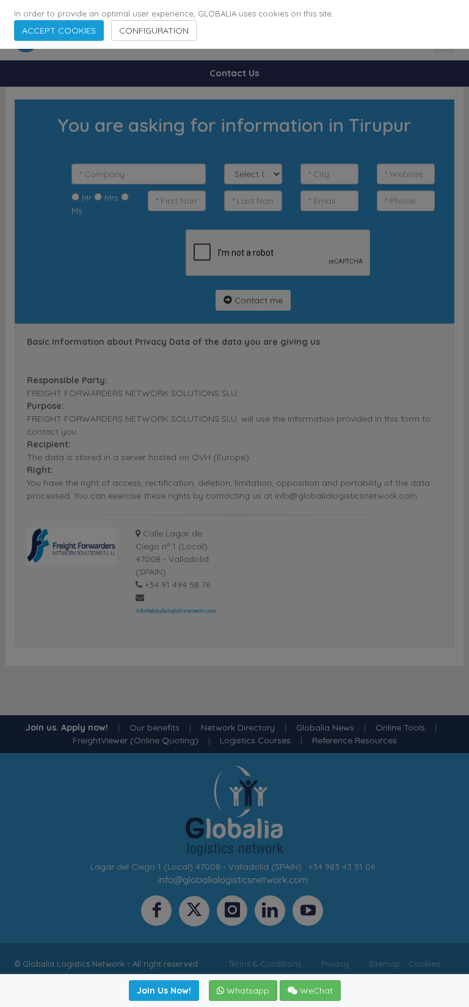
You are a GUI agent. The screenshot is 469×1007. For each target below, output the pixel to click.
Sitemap (384, 964)
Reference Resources (354, 740)
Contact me (257, 300)
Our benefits (154, 727)
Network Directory (238, 727)
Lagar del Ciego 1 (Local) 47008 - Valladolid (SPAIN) (196, 866)
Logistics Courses (255, 740)
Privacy (335, 964)
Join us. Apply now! (67, 727)
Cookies (424, 964)
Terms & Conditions (264, 964)
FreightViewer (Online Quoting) (135, 740)
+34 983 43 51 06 (341, 866)
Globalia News (325, 727)
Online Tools (400, 727)
